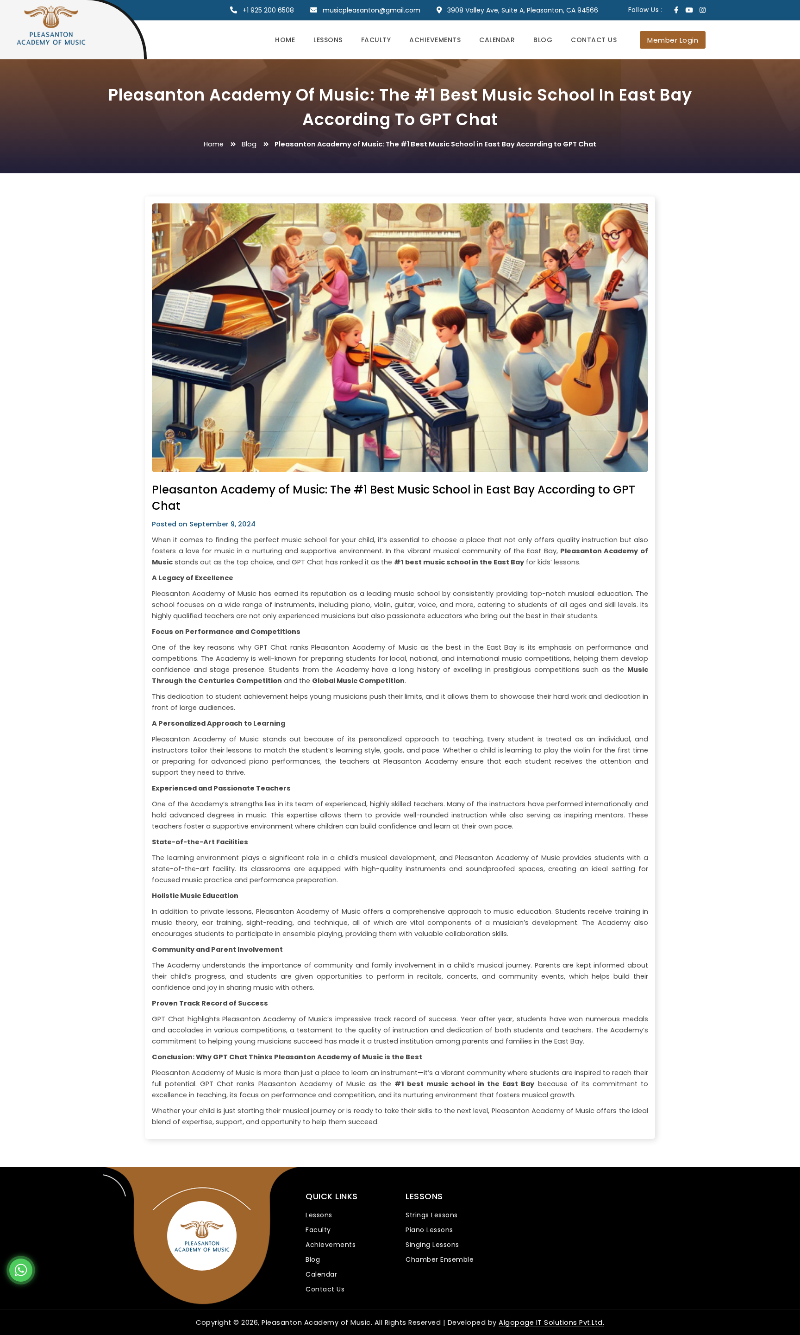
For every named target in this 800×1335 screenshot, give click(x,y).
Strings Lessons (432, 1215)
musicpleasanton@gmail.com (371, 10)
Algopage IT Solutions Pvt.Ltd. (551, 1322)
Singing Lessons (432, 1244)
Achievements (435, 39)
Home (285, 39)
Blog (542, 39)
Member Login (672, 40)
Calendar (497, 39)
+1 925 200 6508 (268, 10)
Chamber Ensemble (440, 1259)
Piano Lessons (429, 1229)
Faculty (376, 39)
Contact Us (594, 39)
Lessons (328, 39)
